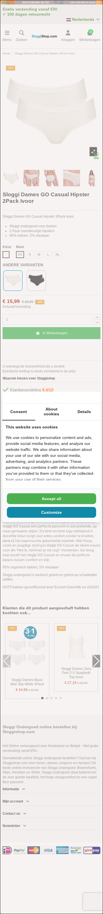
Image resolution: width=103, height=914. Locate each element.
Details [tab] (84, 411)
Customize (51, 512)
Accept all (51, 498)
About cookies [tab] (51, 411)
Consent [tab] (18, 411)
